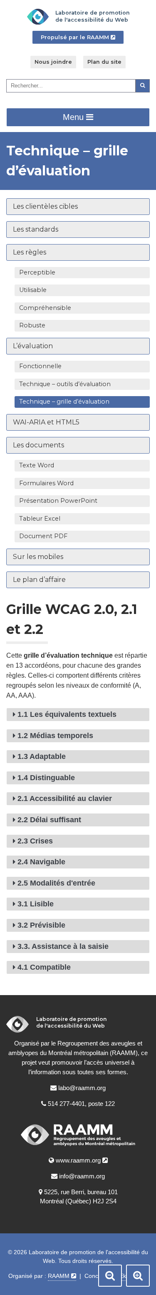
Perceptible (37, 272)
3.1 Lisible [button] (35, 904)
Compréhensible (45, 308)
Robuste (32, 325)
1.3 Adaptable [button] (41, 756)
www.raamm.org (82, 1161)
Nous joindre (53, 62)
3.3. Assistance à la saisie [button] (63, 946)
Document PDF (43, 536)
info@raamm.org (82, 1176)
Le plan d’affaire (39, 580)
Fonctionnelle (40, 366)
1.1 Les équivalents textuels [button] (66, 714)
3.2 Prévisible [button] (41, 925)
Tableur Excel (39, 518)
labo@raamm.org (82, 1087)
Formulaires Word (46, 483)
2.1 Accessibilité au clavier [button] (64, 798)
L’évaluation (33, 346)
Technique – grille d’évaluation (84, 402)
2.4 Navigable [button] (41, 862)
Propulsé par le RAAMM (82, 39)
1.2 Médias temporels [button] (55, 735)
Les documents (38, 445)
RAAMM (62, 1277)
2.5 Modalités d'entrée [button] (56, 883)
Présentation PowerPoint (58, 500)
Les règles (29, 252)
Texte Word (36, 465)
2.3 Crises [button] (35, 841)
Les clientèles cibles (45, 206)
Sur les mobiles (38, 557)
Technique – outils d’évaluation (65, 384)
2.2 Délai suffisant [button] (49, 820)
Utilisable (33, 290)
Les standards (35, 229)
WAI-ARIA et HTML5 (46, 422)
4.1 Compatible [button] (44, 967)
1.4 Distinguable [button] (46, 778)
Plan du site (104, 62)
